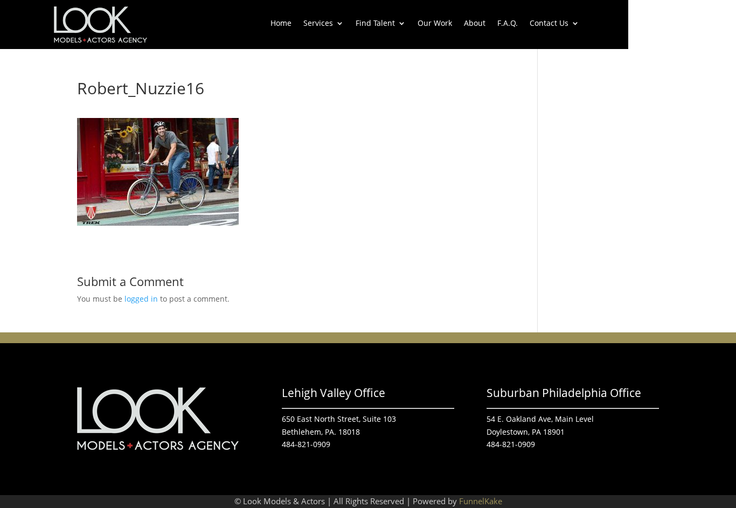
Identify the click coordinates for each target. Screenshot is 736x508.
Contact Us (549, 23)
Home (280, 23)
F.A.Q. (507, 23)
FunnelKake (480, 501)
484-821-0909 (306, 444)
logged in (141, 299)
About (474, 23)
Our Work (435, 23)
